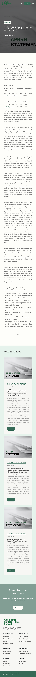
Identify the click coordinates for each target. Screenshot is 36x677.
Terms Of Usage (6, 674)
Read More (11, 429)
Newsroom (6, 653)
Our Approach (23, 636)
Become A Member (25, 653)
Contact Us (22, 661)
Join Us (21, 663)
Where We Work (24, 639)
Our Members (23, 651)
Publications (7, 651)
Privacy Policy (15, 674)
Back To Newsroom (11, 17)
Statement (7, 22)
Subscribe (18, 608)
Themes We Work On (25, 641)
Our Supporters (8, 644)
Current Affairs (8, 666)
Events (5, 661)
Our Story (6, 636)
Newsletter (6, 663)
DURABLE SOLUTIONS (16, 384)
